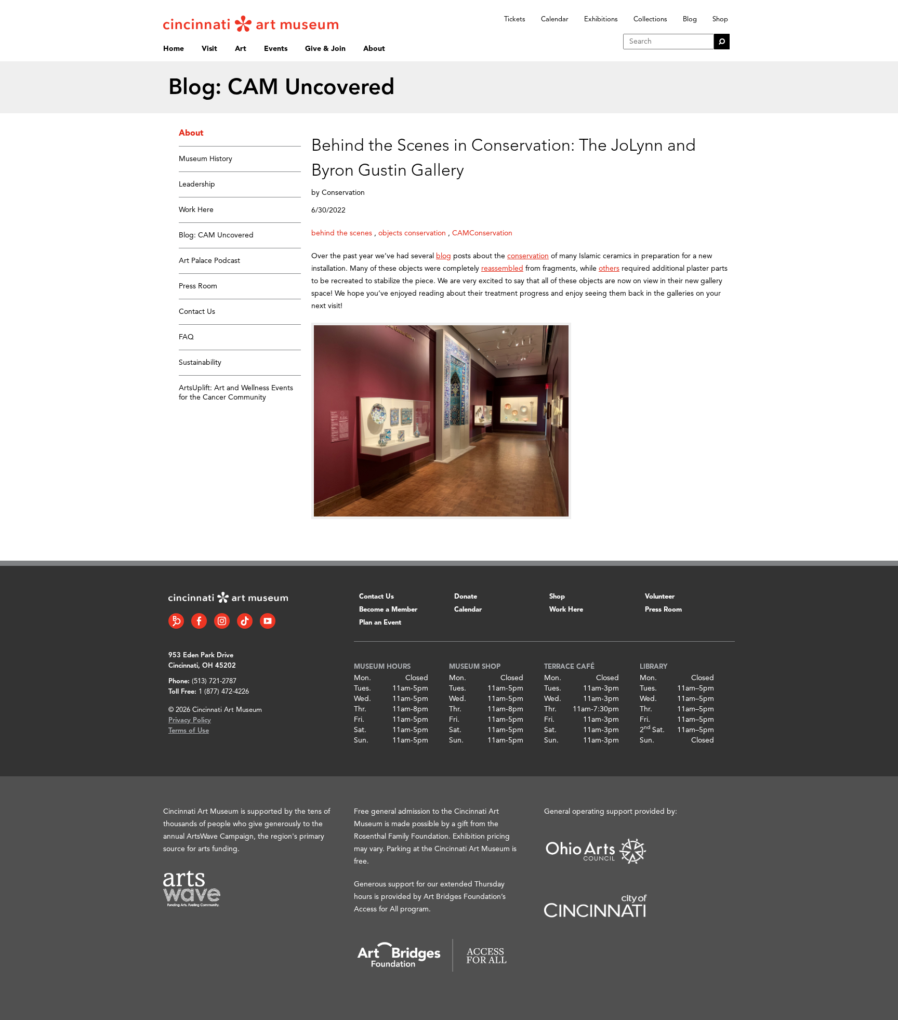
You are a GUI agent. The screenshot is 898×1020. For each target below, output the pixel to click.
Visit (209, 48)
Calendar (555, 19)
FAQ (186, 337)
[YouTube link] (267, 621)
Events (275, 48)
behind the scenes (341, 233)
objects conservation (412, 233)
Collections (650, 19)
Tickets (514, 19)
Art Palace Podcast (209, 260)
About (374, 48)
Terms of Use (188, 730)
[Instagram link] (222, 621)
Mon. (362, 678)
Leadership (197, 184)
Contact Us (197, 311)
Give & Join (325, 48)
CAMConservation (482, 233)
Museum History (205, 159)
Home (173, 48)
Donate (465, 596)
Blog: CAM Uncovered (216, 235)
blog (443, 256)
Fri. (359, 719)
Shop (720, 19)
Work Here (196, 210)
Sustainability (200, 362)
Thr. (360, 709)
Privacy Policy (189, 720)
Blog (690, 19)
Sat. (360, 730)
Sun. (361, 740)
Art (240, 48)
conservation (528, 256)
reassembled (502, 268)
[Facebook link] (199, 621)
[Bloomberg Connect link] (176, 621)
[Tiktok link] (245, 621)
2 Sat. (652, 730)
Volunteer (660, 596)
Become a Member (388, 609)
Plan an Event (380, 622)
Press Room (198, 286)
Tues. (362, 688)
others (609, 268)
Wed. (362, 699)
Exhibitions (601, 19)
